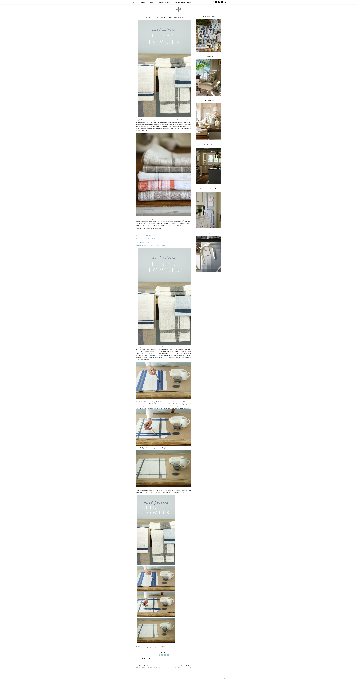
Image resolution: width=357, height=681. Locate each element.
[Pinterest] (216, 2)
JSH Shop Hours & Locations (183, 2)
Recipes (143, 2)
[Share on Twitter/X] (145, 658)
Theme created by (218, 679)
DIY (163, 14)
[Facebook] (219, 2)
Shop (133, 2)
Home (151, 2)
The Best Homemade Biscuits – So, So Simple (148, 667)
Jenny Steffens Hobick (143, 679)
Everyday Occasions (178, 219)
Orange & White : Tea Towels (143, 242)
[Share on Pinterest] (147, 658)
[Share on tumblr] (150, 658)
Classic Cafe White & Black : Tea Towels (147, 239)
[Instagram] (213, 2)
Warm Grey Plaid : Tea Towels (144, 235)
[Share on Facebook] (142, 658)
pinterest (157, 647)
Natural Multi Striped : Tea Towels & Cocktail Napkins (150, 245)
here (181, 225)
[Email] (222, 2)
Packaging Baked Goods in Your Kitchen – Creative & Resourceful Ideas (177, 667)
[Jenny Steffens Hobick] (178, 6)
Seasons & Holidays (164, 2)
